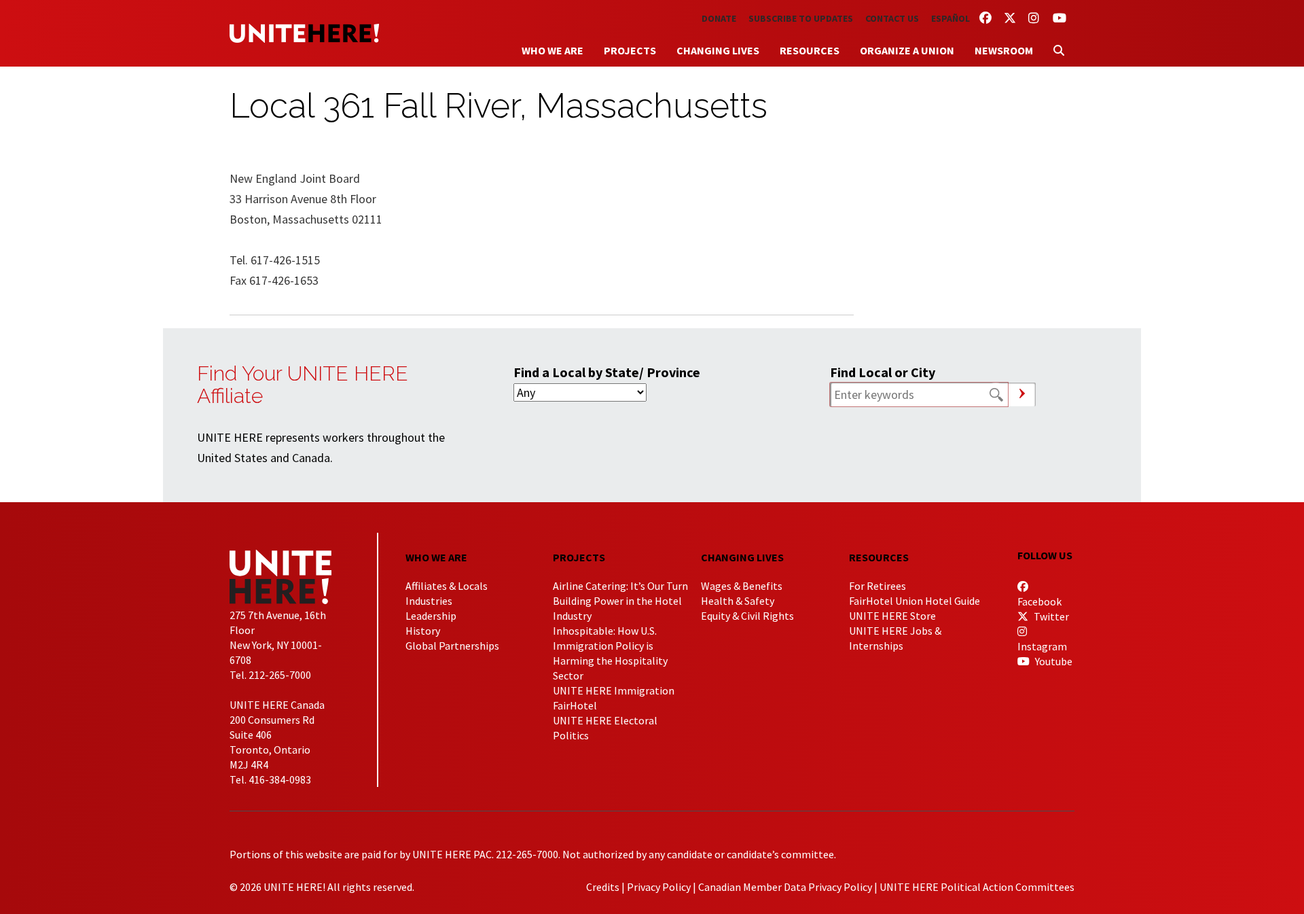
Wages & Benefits (741, 586)
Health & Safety (737, 601)
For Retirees (877, 586)
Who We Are (552, 50)
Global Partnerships (452, 645)
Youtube (1052, 661)
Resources (809, 50)
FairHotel (575, 705)
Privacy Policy (659, 887)
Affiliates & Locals (446, 586)
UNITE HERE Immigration (613, 690)
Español (950, 18)
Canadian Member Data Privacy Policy (785, 887)
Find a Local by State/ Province (606, 372)
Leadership (430, 615)
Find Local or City (882, 372)
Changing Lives (717, 50)
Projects (630, 50)
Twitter (1050, 616)
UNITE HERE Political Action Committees (977, 887)
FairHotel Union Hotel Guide (914, 601)
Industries (428, 601)
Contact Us (892, 18)
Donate (719, 18)
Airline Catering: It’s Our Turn (620, 586)
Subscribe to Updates (800, 18)
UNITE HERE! (304, 33)
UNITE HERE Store (892, 615)
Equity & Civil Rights (747, 615)
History (422, 630)
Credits (602, 887)
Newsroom (1004, 50)
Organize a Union (907, 50)
